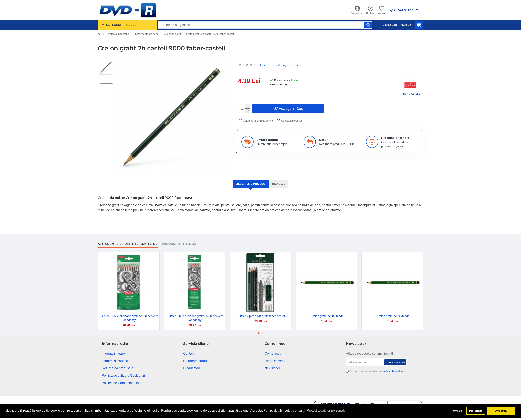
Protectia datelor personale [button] (326, 410)
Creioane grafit (172, 33)
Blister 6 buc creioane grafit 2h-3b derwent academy (195, 318)
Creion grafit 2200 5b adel (327, 316)
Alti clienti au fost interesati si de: (128, 244)
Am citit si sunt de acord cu (377, 371)
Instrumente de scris (146, 33)
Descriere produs (251, 183)
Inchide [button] (457, 410)
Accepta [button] (501, 410)
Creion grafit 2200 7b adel (393, 316)
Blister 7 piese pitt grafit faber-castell (261, 316)
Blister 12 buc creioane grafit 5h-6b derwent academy (129, 318)
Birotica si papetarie (117, 33)
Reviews (278, 183)
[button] (259, 333)
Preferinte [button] (476, 410)
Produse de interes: (179, 244)
